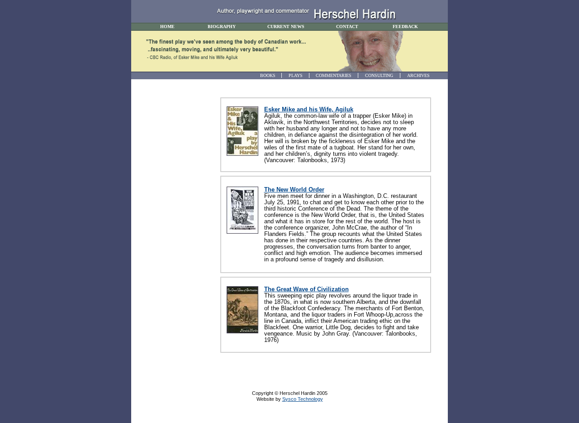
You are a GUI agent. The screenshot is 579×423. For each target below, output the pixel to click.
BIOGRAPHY (222, 26)
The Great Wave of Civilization (306, 289)
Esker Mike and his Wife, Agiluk (308, 109)
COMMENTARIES (333, 75)
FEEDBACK (405, 26)
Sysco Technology (302, 399)
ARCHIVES (418, 75)
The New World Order (294, 190)
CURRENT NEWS (285, 26)
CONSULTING (379, 75)
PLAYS (296, 75)
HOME (167, 26)
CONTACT (347, 26)
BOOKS (267, 75)
